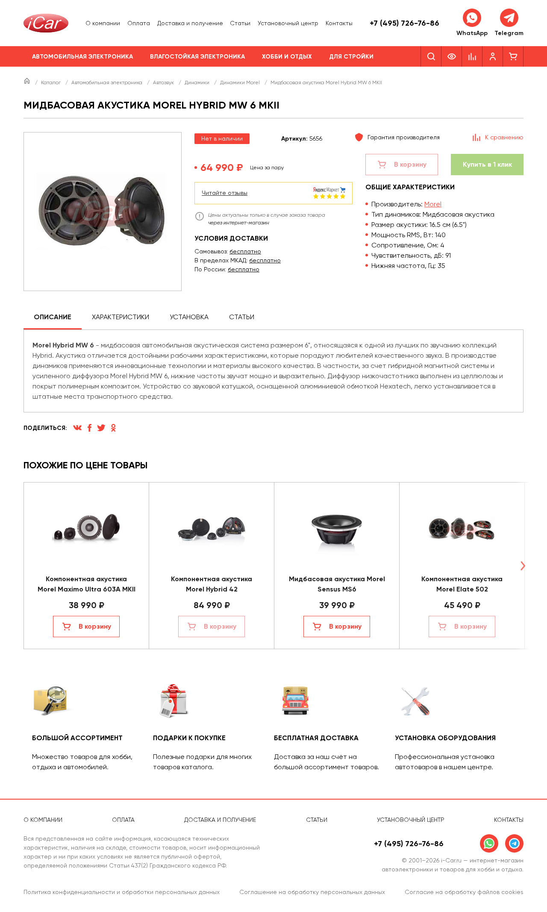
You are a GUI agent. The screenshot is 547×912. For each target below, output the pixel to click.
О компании (102, 23)
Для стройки (351, 56)
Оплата (138, 23)
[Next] (522, 565)
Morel (432, 204)
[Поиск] (431, 56)
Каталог (51, 82)
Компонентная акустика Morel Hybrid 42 (211, 584)
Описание (52, 317)
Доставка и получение (190, 23)
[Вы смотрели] (451, 56)
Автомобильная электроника (82, 56)
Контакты (339, 23)
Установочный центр (288, 23)
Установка (189, 317)
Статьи (240, 23)
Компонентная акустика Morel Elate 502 (462, 584)
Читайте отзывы (224, 192)
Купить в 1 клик (487, 164)
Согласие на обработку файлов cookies (464, 891)
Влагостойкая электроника (197, 56)
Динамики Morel (240, 82)
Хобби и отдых (287, 56)
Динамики (198, 82)
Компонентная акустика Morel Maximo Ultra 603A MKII (86, 584)
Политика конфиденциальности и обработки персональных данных (122, 891)
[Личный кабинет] (492, 56)
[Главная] (28, 82)
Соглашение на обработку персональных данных (312, 891)
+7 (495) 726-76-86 (404, 23)
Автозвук (164, 82)
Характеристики (120, 317)
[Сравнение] (472, 56)
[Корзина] (513, 56)
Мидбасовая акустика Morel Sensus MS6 (337, 584)
